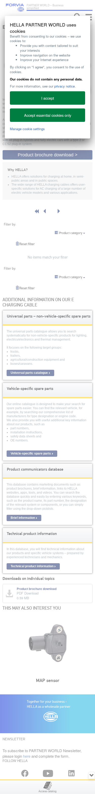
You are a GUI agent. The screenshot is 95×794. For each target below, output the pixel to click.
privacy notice (64, 86)
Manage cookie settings (27, 128)
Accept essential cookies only (47, 115)
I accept (47, 98)
